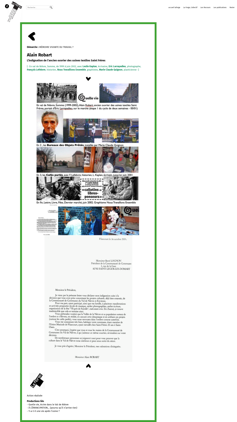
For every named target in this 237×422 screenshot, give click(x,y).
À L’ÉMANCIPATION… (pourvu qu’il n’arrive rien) (53, 407)
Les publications (220, 7)
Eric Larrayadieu (117, 66)
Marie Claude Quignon (110, 69)
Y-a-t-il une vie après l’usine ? (44, 411)
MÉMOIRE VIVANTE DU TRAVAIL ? (56, 47)
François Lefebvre (36, 69)
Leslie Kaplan (90, 66)
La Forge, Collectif (190, 7)
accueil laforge (174, 7)
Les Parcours (205, 7)
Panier (232, 7)
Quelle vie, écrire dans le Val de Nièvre (49, 404)
